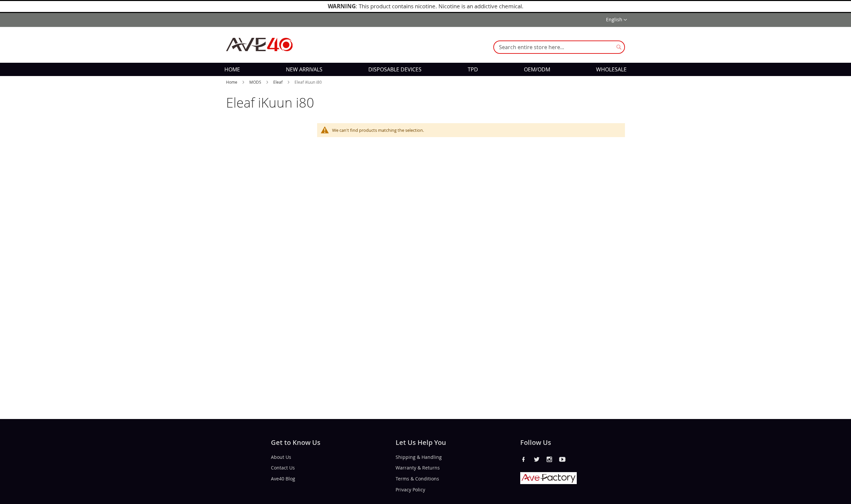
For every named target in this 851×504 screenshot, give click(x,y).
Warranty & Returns (418, 467)
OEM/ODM (537, 69)
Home (232, 82)
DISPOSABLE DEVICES (395, 69)
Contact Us (283, 467)
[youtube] (562, 459)
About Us (281, 457)
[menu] (425, 69)
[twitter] (536, 459)
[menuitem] (232, 69)
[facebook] (523, 459)
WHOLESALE (611, 69)
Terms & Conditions (417, 478)
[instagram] (549, 459)
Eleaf (278, 82)
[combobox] (559, 47)
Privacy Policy (410, 489)
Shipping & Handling (419, 457)
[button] (616, 20)
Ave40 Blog (283, 478)
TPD (473, 69)
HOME (232, 69)
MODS (255, 82)
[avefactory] (548, 482)
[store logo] (259, 44)
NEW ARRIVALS (304, 69)
